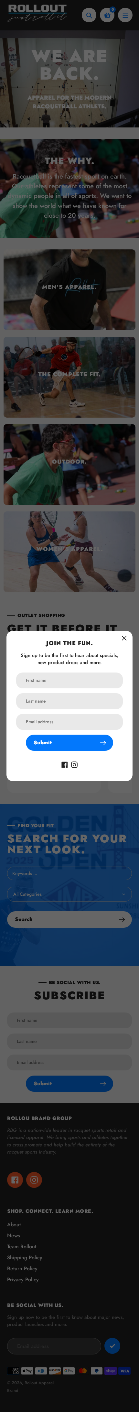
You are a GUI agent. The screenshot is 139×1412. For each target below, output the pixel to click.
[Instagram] (74, 764)
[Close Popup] (124, 638)
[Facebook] (64, 764)
